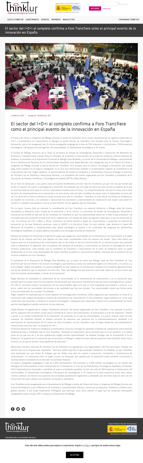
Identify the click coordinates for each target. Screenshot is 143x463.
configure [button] (87, 445)
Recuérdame (124, 4)
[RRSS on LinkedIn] (23, 408)
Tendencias (42, 116)
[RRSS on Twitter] (18, 408)
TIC (49, 116)
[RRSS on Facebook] (13, 408)
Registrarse (107, 9)
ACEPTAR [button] (74, 455)
